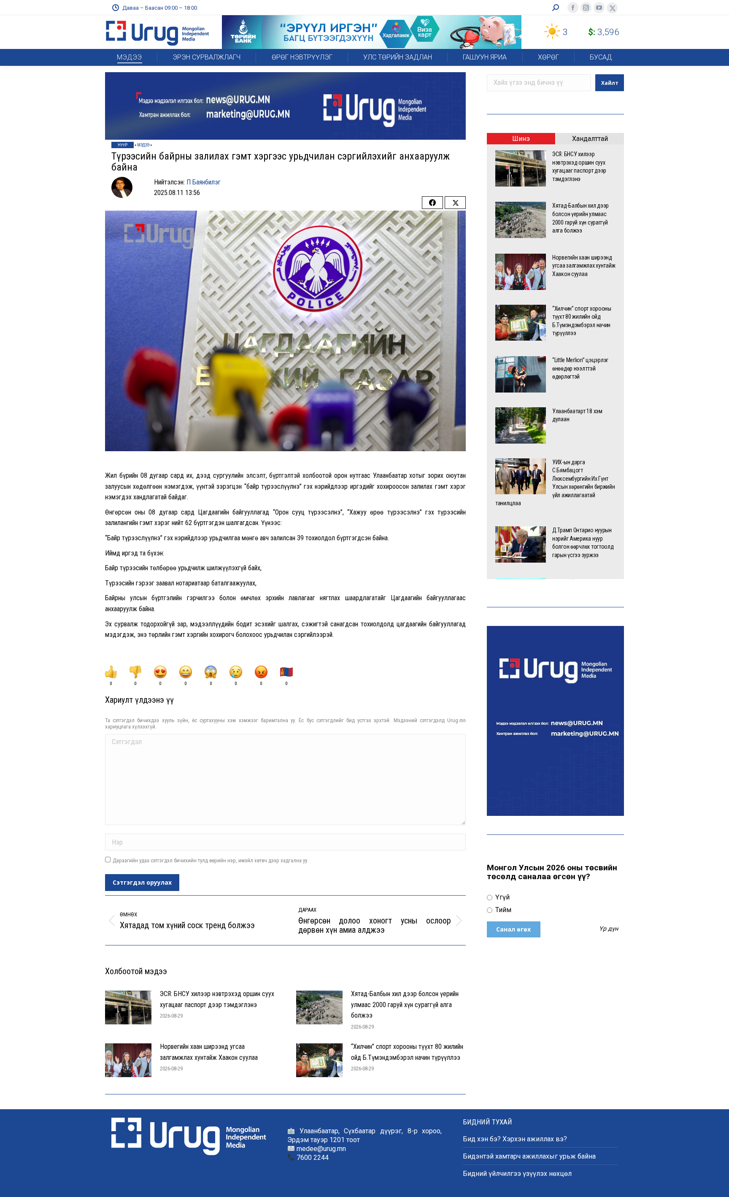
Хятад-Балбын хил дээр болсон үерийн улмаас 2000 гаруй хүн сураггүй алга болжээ (405, 1004)
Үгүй (502, 897)
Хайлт (609, 83)
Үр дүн (608, 929)
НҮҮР (122, 145)
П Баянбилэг (203, 182)
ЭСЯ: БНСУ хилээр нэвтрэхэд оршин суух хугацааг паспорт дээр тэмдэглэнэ (217, 999)
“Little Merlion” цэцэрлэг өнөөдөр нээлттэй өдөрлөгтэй (580, 368)
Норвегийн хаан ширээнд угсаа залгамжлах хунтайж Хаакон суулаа (209, 1052)
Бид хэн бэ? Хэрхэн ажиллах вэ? (515, 1139)
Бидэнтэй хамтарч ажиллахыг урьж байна (529, 1156)
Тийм (502, 910)
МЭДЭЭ (143, 145)
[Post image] (128, 1007)
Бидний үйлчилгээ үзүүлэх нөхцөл (517, 1174)
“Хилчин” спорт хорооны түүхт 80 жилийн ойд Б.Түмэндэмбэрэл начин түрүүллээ (407, 1052)
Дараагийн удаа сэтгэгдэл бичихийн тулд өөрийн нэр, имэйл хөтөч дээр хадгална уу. (210, 860)
